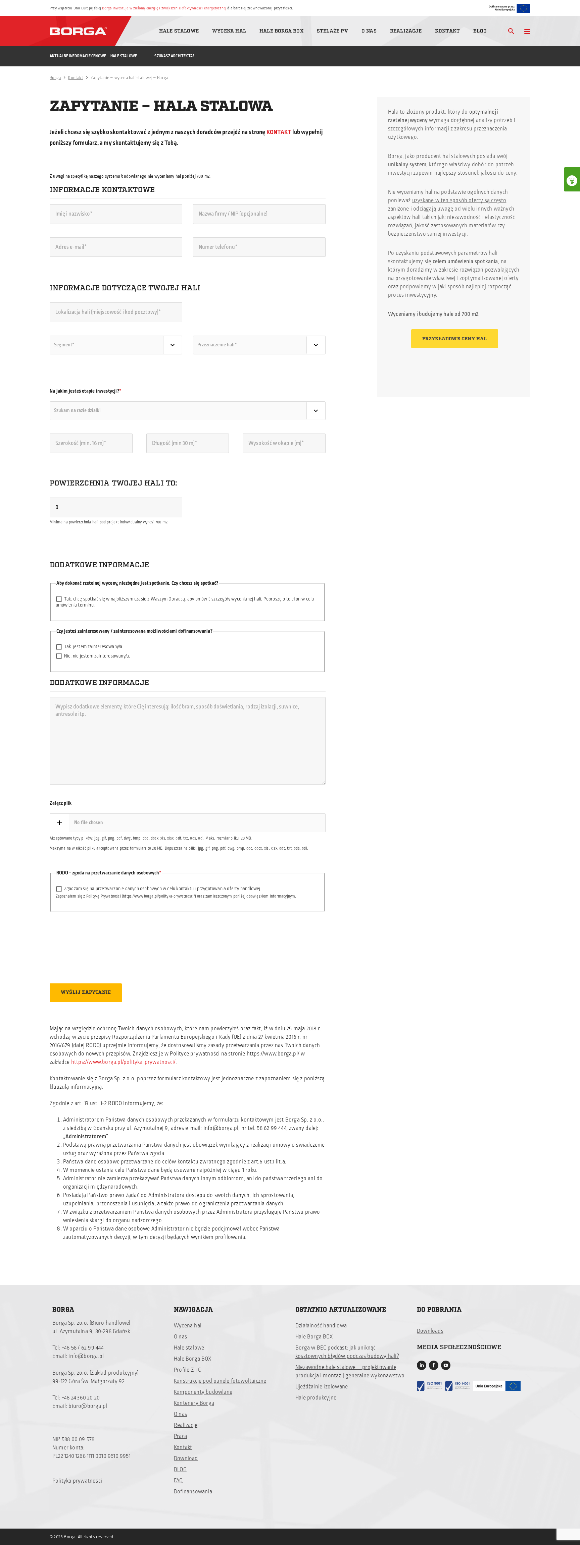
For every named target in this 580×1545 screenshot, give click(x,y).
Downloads (430, 1331)
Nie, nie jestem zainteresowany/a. (97, 656)
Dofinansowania (193, 1492)
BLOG (180, 1470)
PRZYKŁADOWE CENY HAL (454, 339)
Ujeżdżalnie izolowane (321, 1387)
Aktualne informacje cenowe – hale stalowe (93, 56)
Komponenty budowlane (203, 1392)
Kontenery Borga (194, 1403)
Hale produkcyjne (315, 1398)
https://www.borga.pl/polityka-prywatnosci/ (123, 1062)
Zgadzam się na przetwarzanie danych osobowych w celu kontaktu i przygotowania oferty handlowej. (162, 888)
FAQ (178, 1481)
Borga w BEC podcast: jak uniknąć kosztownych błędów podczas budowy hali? (347, 1352)
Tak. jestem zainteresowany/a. (94, 646)
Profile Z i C (187, 1370)
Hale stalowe (179, 31)
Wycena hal (229, 31)
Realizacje (406, 31)
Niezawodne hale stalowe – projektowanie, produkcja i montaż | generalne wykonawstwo (349, 1371)
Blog (479, 31)
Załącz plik (60, 803)
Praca (180, 1436)
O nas (369, 31)
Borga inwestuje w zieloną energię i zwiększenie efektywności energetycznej (164, 8)
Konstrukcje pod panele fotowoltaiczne (220, 1381)
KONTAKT (280, 132)
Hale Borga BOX (281, 31)
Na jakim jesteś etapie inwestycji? (84, 391)
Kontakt (447, 31)
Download (186, 1458)
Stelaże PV (332, 31)
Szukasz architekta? (174, 56)
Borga (55, 78)
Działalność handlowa (321, 1326)
